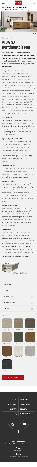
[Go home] (18, 3)
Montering (12, 404)
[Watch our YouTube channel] (24, 424)
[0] (28, 28)
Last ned (6, 308)
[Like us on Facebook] (18, 431)
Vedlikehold (25, 404)
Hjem (3, 7)
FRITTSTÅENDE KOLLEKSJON (20, 7)
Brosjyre (23, 409)
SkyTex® (4, 142)
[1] (31, 28)
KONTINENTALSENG (7, 10)
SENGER (9, 7)
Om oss (14, 399)
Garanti (13, 409)
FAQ (15, 414)
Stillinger (24, 399)
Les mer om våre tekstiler (12, 377)
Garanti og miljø (9, 302)
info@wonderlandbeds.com (18, 456)
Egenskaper (8, 284)
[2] (34, 28)
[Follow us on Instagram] (12, 424)
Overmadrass (8, 296)
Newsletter (25, 414)
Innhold (6, 290)
